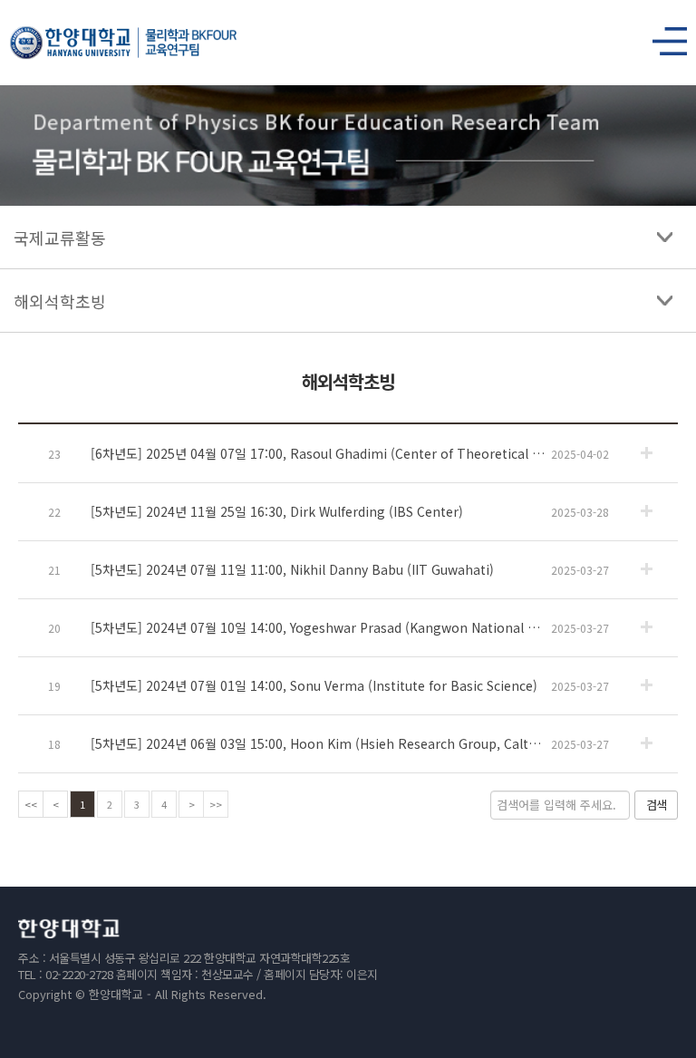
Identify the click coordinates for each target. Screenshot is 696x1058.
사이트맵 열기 (662, 36)
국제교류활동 (60, 237)
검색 (656, 804)
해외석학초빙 (60, 301)
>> (215, 804)
